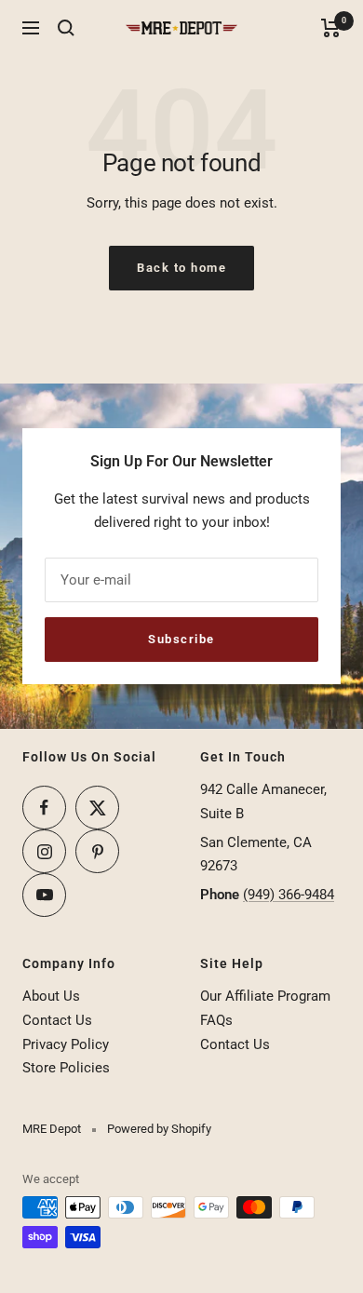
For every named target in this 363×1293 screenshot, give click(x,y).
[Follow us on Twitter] (97, 807)
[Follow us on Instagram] (44, 851)
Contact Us (57, 1020)
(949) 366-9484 (288, 894)
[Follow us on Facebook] (44, 807)
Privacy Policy (65, 1044)
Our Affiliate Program (265, 996)
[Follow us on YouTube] (44, 895)
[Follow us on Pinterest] (97, 851)
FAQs (216, 1020)
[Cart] (331, 28)
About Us (51, 996)
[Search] (66, 28)
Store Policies (66, 1067)
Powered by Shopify (159, 1129)
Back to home (181, 268)
